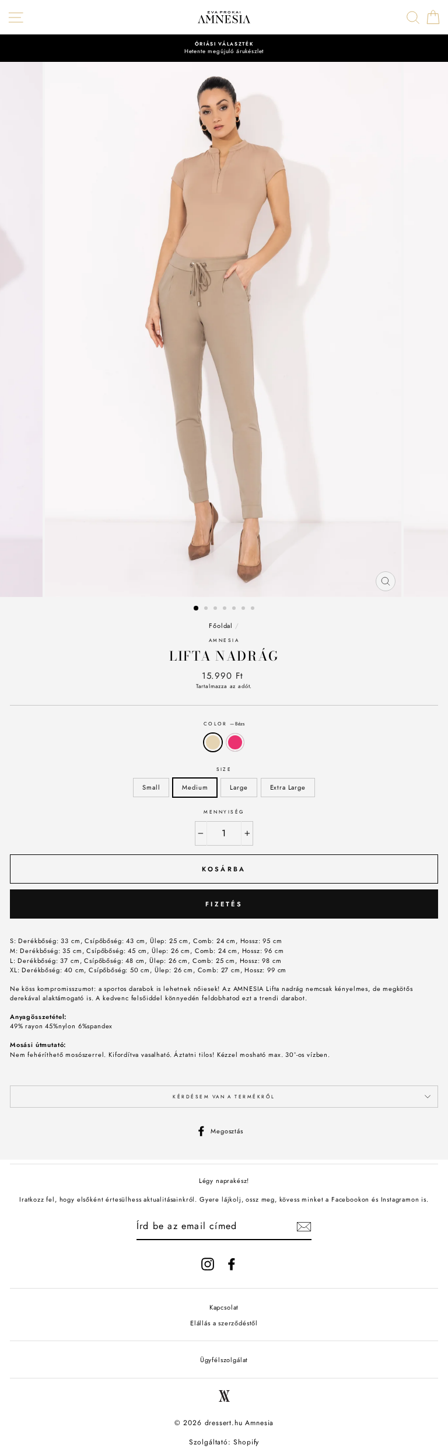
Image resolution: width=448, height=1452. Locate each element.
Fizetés (224, 904)
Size (224, 769)
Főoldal (221, 625)
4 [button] (226, 609)
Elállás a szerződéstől (224, 1323)
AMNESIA (224, 640)
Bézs (213, 743)
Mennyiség (224, 811)
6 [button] (244, 609)
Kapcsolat (224, 1307)
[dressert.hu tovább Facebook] (231, 1264)
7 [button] (254, 609)
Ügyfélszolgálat (224, 1359)
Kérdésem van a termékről (224, 1096)
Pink (235, 743)
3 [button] (216, 609)
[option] (224, 48)
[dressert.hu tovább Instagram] (207, 1264)
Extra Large (288, 787)
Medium (195, 787)
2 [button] (207, 609)
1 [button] (197, 609)
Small (151, 787)
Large (238, 787)
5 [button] (235, 609)
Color (224, 723)
